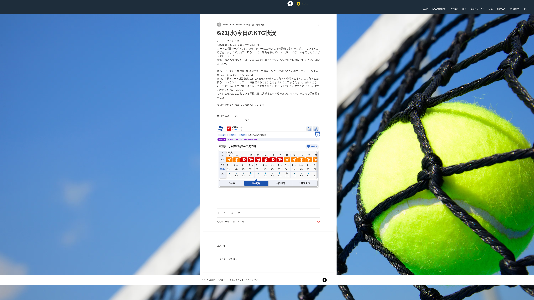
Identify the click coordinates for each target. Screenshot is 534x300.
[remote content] (268, 163)
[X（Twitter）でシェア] (225, 213)
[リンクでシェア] (238, 213)
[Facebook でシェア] (218, 213)
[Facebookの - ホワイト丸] (290, 3)
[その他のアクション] (318, 24)
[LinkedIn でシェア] (232, 213)
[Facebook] (324, 280)
